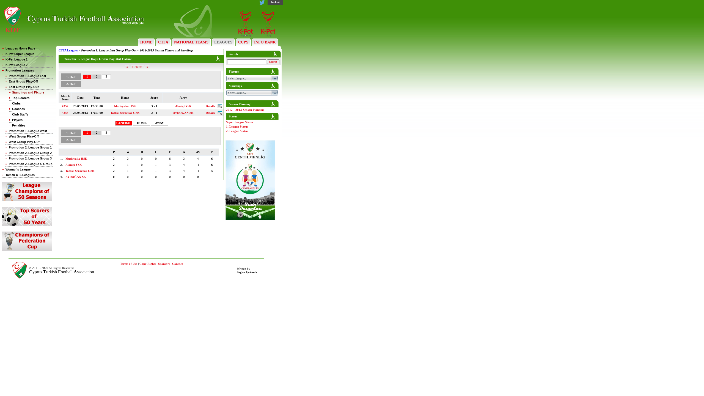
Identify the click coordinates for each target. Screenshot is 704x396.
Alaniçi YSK (183, 106)
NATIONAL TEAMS (191, 42)
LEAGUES (223, 42)
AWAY (159, 123)
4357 (65, 106)
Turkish (275, 2)
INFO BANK (265, 42)
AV (198, 152)
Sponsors (164, 263)
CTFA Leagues (68, 50)
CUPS (243, 42)
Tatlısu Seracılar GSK (125, 112)
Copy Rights (147, 263)
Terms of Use (128, 263)
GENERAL (123, 123)
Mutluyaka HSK (125, 106)
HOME (146, 42)
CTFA (163, 42)
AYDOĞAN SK (183, 112)
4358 (65, 112)
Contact (177, 263)
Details (210, 106)
